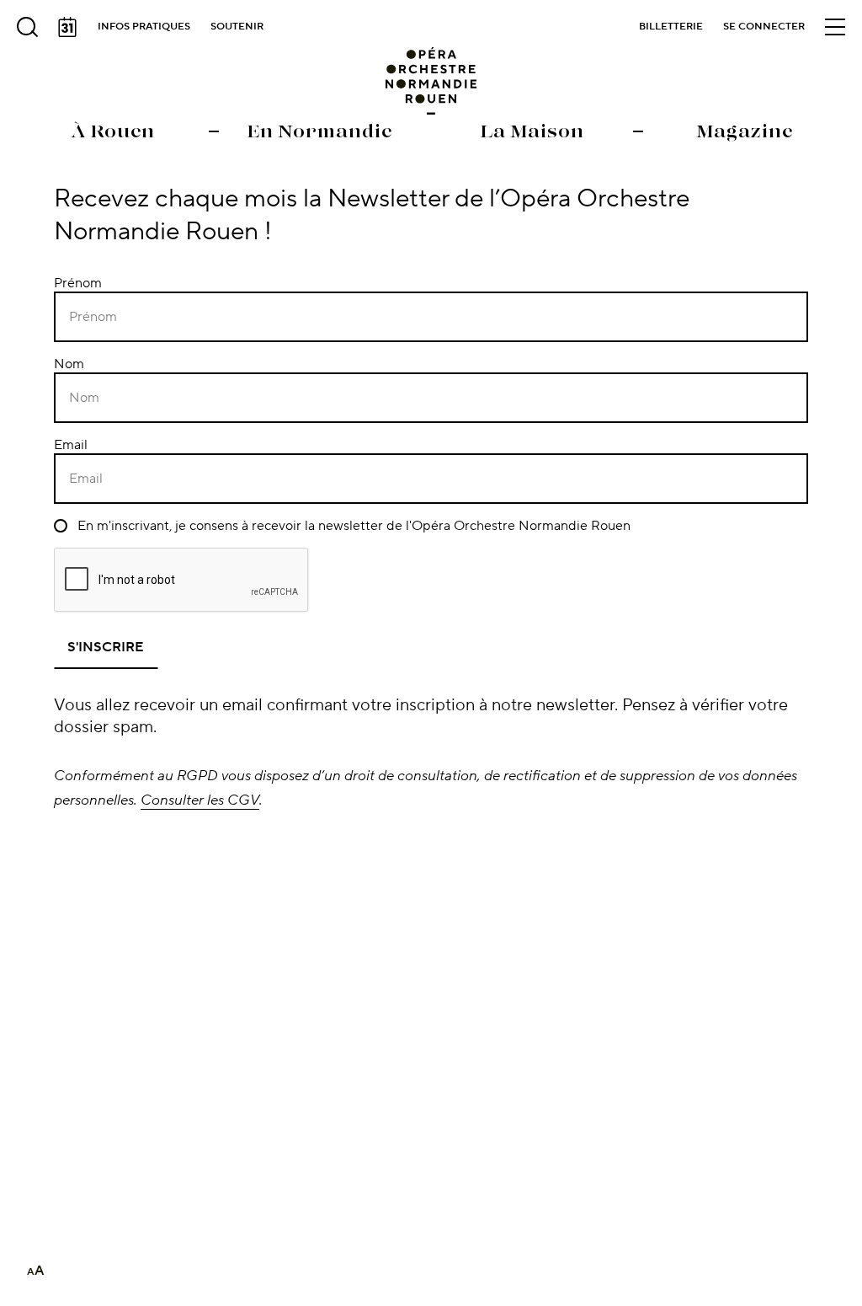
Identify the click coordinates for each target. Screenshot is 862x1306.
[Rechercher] (27, 27)
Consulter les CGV (200, 800)
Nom (69, 364)
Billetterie (671, 26)
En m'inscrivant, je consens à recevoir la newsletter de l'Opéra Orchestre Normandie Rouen (352, 525)
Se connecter (764, 26)
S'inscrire (105, 647)
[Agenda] (67, 27)
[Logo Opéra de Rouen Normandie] (431, 81)
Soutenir (236, 26)
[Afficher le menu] (835, 27)
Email (71, 444)
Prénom (78, 283)
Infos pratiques (144, 26)
